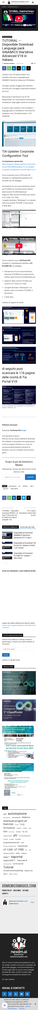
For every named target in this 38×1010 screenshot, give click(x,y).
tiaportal (5, 488)
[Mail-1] (27, 994)
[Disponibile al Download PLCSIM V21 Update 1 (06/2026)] (7, 555)
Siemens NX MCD (8, 853)
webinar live (28, 871)
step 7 (32, 486)
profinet (5, 839)
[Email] (19, 68)
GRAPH (25, 828)
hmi (5, 831)
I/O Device (12, 832)
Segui (32, 902)
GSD (30, 828)
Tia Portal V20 (18, 864)
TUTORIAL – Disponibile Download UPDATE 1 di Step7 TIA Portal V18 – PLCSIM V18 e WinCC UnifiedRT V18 (10, 515)
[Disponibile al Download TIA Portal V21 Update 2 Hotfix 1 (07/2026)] (7, 545)
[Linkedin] (14, 68)
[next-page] (6, 563)
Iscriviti (30, 477)
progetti (11, 839)
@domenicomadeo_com (18, 901)
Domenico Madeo (9, 63)
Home (4, 7)
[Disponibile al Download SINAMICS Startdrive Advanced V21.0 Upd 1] (7, 535)
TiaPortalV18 (14, 488)
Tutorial (8, 867)
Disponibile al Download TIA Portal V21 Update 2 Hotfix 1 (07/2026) (25, 545)
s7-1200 (8, 849)
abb (4, 814)
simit (18, 853)
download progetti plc (15, 821)
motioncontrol (7, 836)
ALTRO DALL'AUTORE (27, 527)
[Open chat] (5, 1005)
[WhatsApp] (9, 68)
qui (25, 444)
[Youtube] (21, 994)
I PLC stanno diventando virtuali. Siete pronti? (27, 513)
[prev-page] (3, 563)
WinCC (5, 874)
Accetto (21, 1008)
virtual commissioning (13, 870)
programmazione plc (11, 842)
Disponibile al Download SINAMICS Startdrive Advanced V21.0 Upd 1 (23, 535)
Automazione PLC (13, 7)
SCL (26, 850)
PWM (22, 842)
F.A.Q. (22, 824)
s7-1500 (19, 849)
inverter (18, 832)
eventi (16, 824)
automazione (12, 486)
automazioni (6, 817)
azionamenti (16, 817)
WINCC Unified (13, 874)
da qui (23, 430)
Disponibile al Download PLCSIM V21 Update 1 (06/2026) (23, 555)
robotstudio (23, 846)
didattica (26, 817)
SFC (30, 850)
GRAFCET (19, 828)
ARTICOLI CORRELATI (10, 527)
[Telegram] (24, 68)
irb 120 (24, 832)
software (25, 486)
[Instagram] (10, 994)
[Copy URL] (28, 68)
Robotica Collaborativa (9, 846)
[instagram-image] (7, 912)
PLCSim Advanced (24, 836)
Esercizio (8, 824)
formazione (9, 828)
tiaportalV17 (9, 860)
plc (19, 486)
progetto (18, 839)
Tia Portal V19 (7, 864)
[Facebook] (4, 68)
